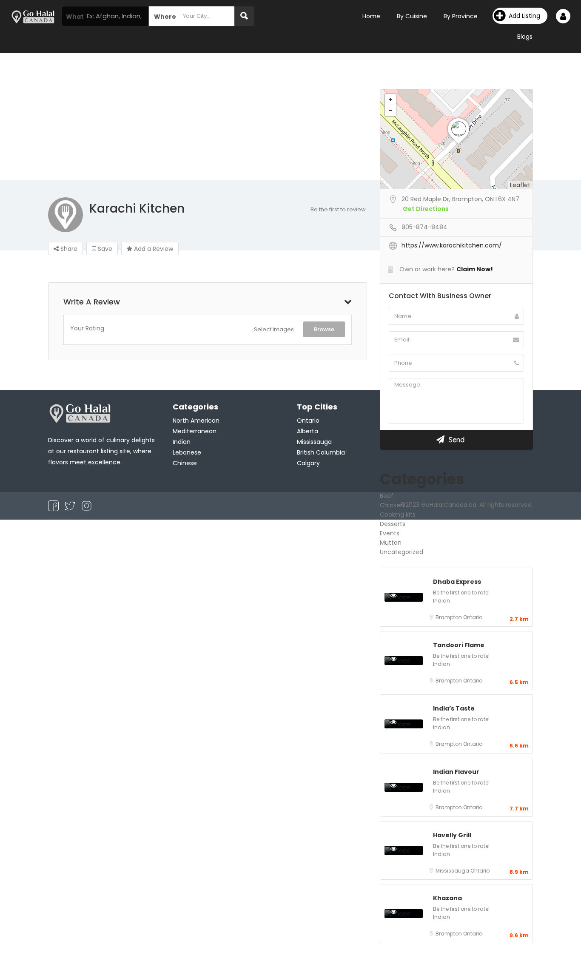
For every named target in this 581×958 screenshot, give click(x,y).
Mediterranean (194, 431)
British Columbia (321, 452)
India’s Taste (454, 708)
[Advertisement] (290, 116)
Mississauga (453, 870)
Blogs (525, 36)
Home (371, 16)
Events (389, 533)
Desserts (392, 524)
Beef (386, 496)
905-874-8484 (424, 227)
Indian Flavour (456, 772)
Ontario (472, 617)
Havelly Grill (452, 835)
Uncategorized (401, 552)
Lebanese (187, 452)
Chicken (392, 505)
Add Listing (524, 15)
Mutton (391, 542)
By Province (461, 16)
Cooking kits (398, 514)
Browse (324, 329)
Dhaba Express (457, 581)
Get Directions (426, 209)
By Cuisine (412, 16)
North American (196, 420)
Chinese (185, 463)
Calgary (308, 463)
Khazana (447, 898)
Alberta (307, 431)
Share (68, 248)
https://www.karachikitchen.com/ (452, 245)
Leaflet (520, 185)
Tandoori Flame (458, 645)
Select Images (274, 329)
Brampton (449, 617)
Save (104, 248)
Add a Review (152, 248)
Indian (441, 600)
